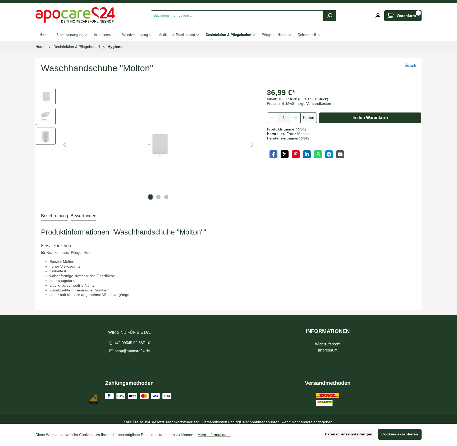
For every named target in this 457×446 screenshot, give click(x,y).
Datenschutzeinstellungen (348, 434)
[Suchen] (329, 15)
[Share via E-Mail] (340, 154)
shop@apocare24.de (132, 351)
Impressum (328, 350)
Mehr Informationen (214, 435)
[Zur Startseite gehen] (75, 15)
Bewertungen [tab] (83, 215)
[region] (146, 145)
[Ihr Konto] (378, 15)
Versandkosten (214, 422)
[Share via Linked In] (307, 154)
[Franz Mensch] (410, 70)
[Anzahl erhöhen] (295, 117)
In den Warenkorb (370, 117)
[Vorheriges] (65, 145)
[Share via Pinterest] (296, 154)
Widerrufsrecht (327, 344)
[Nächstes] (252, 145)
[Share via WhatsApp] (318, 154)
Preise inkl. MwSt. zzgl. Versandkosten (299, 104)
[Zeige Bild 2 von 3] (158, 197)
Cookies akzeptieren (399, 434)
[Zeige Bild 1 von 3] (150, 197)
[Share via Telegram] (329, 154)
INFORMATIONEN (328, 331)
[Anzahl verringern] (272, 117)
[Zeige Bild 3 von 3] (166, 197)
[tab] (54, 216)
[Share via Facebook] (273, 154)
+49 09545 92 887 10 (132, 343)
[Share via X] (285, 154)
